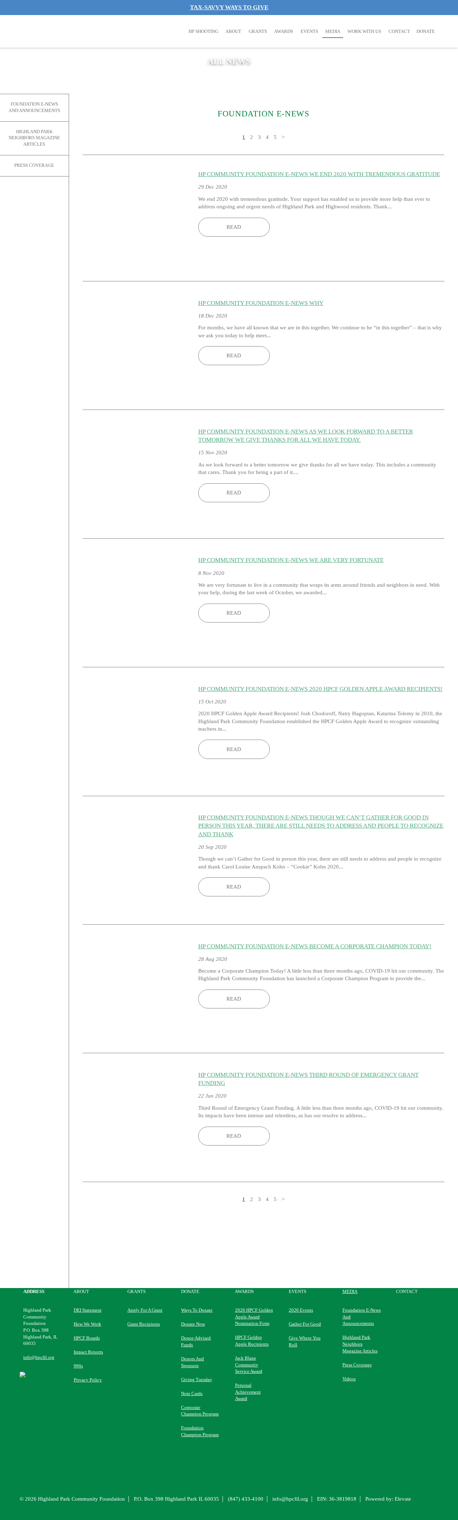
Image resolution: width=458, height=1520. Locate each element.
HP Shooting (203, 31)
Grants (258, 31)
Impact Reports (88, 1352)
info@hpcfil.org (38, 1357)
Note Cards (192, 1393)
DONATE (425, 31)
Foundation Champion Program (200, 1431)
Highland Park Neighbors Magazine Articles (34, 138)
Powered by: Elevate (388, 1499)
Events (309, 31)
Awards (283, 31)
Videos (349, 1378)
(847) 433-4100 (245, 1499)
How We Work (87, 1324)
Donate (190, 1291)
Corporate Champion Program (200, 1411)
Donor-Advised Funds (196, 1341)
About (233, 31)
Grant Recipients (143, 1324)
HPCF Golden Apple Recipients (252, 1341)
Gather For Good (305, 1324)
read (233, 227)
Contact (399, 31)
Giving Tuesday (196, 1379)
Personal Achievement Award (248, 1392)
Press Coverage (34, 165)
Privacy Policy (88, 1380)
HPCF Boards (87, 1338)
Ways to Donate (197, 1310)
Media (332, 31)
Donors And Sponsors (192, 1362)
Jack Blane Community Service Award (248, 1364)
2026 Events (301, 1310)
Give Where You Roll (305, 1341)
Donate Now (193, 1324)
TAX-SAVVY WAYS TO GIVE (229, 7)
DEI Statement (88, 1310)
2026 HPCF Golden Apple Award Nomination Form (254, 1316)
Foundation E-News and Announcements (34, 107)
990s (78, 1366)
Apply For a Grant (144, 1310)
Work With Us (364, 31)
